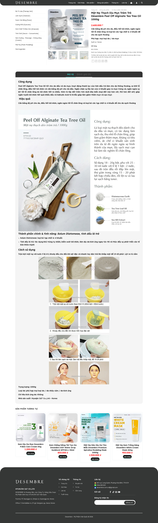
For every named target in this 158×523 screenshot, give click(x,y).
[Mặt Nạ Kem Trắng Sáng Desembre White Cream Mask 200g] (127, 428)
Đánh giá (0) (84, 74)
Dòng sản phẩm (102, 3)
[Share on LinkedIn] (106, 61)
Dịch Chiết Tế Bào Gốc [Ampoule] (27, 29)
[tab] (70, 74)
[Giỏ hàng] (131, 3)
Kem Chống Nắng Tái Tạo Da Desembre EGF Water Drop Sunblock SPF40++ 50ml (63, 447)
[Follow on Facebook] (110, 492)
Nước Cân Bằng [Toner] (23, 20)
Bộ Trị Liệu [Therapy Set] (24, 11)
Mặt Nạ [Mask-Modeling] (120, 52)
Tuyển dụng (64, 494)
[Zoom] (50, 47)
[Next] (85, 29)
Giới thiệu (81, 3)
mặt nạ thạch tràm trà (115, 57)
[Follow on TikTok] (113, 492)
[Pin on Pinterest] (102, 61)
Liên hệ (124, 3)
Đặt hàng (31, 453)
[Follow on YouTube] (119, 492)
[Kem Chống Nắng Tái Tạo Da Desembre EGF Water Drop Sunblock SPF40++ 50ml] (63, 428)
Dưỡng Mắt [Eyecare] (23, 25)
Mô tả (70, 74)
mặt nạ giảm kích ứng (114, 55)
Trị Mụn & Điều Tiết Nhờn (119, 10)
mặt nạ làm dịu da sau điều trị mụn (130, 55)
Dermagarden (20, 49)
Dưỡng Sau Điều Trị (102, 52)
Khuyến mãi (78, 483)
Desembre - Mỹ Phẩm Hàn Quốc (76, 517)
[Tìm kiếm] (142, 2)
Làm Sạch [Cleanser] (22, 16)
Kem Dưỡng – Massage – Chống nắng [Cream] (28, 39)
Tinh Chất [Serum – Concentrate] (26, 33)
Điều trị (111, 52)
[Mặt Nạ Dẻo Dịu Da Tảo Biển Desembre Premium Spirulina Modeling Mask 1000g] (95, 428)
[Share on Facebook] (92, 61)
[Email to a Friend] (99, 61)
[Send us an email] (116, 492)
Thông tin (115, 3)
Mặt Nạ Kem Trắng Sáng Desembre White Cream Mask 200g (127, 447)
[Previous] (51, 29)
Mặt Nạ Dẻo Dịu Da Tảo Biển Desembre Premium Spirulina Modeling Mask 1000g (95, 449)
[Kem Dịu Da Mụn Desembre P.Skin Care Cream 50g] (30, 427)
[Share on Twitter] (96, 61)
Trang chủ (72, 3)
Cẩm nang (78, 491)
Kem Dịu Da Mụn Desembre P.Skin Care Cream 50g (30, 445)
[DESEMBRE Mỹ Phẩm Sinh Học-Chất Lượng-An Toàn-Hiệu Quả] (29, 2)
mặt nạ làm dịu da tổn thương (99, 57)
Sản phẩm (90, 3)
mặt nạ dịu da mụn (101, 55)
